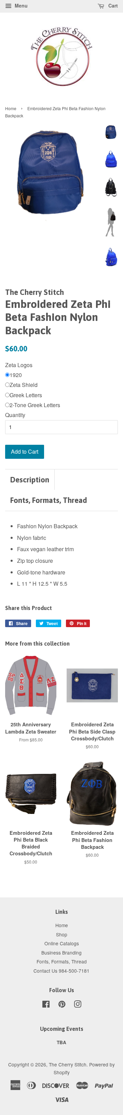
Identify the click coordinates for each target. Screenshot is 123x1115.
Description (29, 479)
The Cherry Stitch (67, 1064)
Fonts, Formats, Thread (48, 500)
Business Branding (61, 952)
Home (10, 108)
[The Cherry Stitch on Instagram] (77, 1005)
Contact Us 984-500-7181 (61, 970)
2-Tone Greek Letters (35, 405)
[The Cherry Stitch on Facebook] (46, 1005)
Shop (61, 934)
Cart (112, 5)
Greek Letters (26, 395)
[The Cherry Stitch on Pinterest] (62, 1005)
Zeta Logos (18, 365)
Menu (20, 5)
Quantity (15, 415)
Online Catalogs (61, 943)
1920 (16, 375)
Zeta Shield (24, 385)
